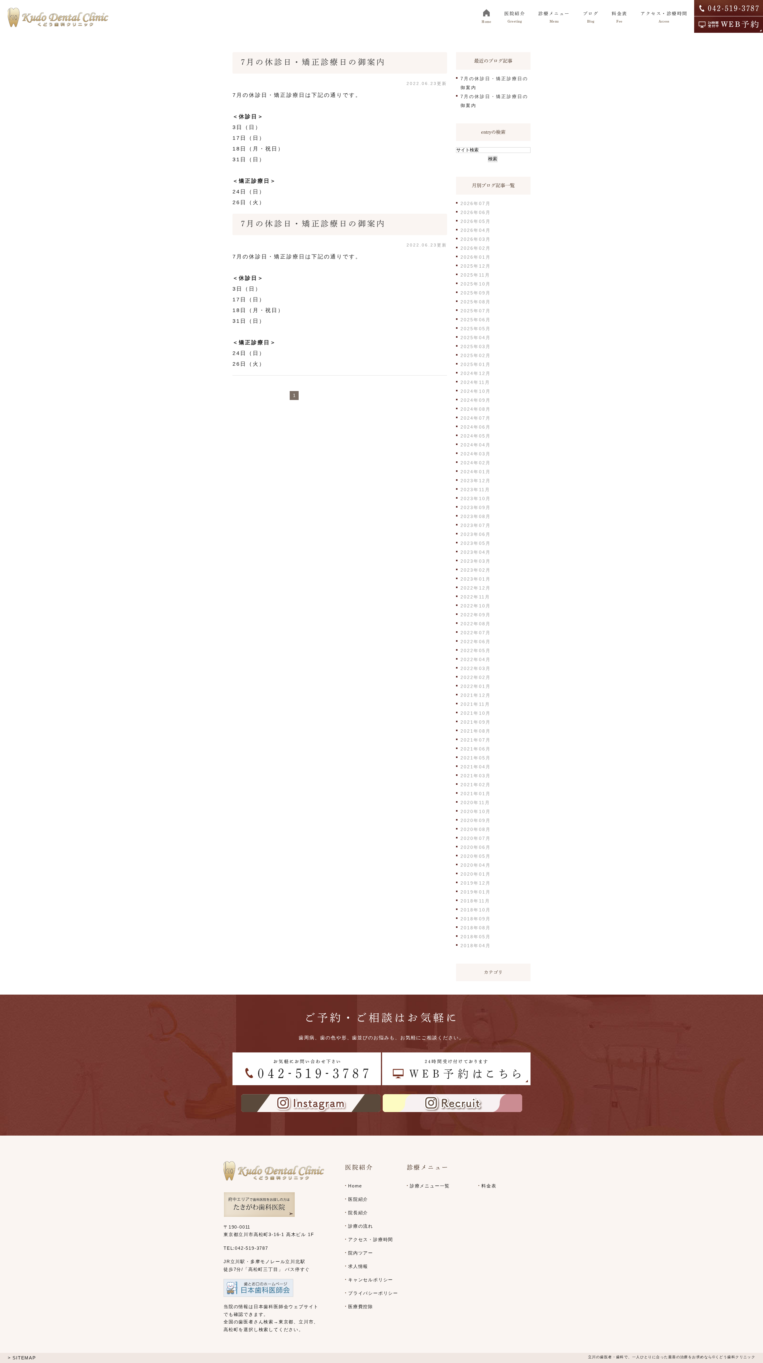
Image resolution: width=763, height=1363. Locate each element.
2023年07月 (475, 525)
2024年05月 (475, 435)
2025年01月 (475, 364)
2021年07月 (475, 739)
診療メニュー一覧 (430, 1185)
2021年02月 (475, 784)
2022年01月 (475, 686)
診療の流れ (360, 1226)
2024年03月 (475, 453)
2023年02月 (475, 570)
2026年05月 (475, 221)
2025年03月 (475, 346)
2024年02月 (475, 462)
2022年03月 (475, 668)
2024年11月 (475, 382)
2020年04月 (475, 865)
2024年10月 (475, 391)
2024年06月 (475, 426)
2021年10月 (475, 713)
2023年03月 (475, 561)
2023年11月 (475, 489)
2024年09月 (475, 400)
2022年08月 (475, 623)
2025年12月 (475, 266)
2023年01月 (475, 579)
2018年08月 (475, 927)
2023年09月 (475, 507)
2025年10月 (475, 283)
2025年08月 (475, 301)
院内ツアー (360, 1252)
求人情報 (358, 1266)
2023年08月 (475, 516)
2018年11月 (475, 900)
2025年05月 (475, 328)
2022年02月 (475, 677)
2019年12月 (475, 883)
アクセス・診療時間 (370, 1239)
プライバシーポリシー (373, 1293)
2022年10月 (475, 605)
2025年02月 (475, 355)
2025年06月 (475, 319)
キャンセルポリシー (370, 1279)
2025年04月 (475, 337)
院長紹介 (358, 1212)
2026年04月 (475, 230)
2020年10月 (475, 811)
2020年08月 (475, 829)
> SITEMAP (22, 1357)
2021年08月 (475, 731)
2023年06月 (475, 534)
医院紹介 (358, 1199)
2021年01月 (475, 793)
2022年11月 (475, 596)
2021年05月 (475, 757)
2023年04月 (475, 552)
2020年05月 (475, 856)
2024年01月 (475, 471)
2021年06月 (475, 748)
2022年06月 (475, 641)
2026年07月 (475, 203)
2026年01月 (475, 257)
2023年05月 (475, 543)
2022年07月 (475, 632)
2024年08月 (475, 409)
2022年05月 (475, 650)
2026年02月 (475, 248)
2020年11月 (475, 802)
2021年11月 (475, 704)
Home (355, 1185)
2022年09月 (475, 614)
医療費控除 (360, 1306)
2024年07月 (475, 418)
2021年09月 (475, 722)
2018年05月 (475, 936)
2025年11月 (475, 274)
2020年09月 (475, 820)
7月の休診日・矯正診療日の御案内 (313, 62)
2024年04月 (475, 444)
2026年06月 (475, 212)
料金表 (488, 1185)
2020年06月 (475, 847)
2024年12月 (475, 373)
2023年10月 (475, 498)
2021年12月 (475, 695)
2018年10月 (475, 909)
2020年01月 (475, 874)
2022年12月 (475, 587)
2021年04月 (475, 766)
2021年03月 (475, 775)
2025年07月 (475, 310)
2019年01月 (475, 891)
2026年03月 (475, 239)
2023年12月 (475, 480)
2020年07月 (475, 838)
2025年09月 (475, 292)
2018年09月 (475, 918)
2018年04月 (475, 945)
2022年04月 (475, 659)
